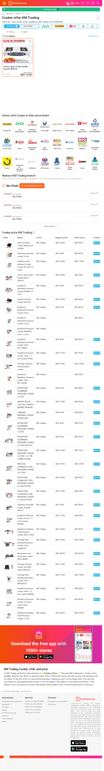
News (4, 721)
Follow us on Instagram (33, 707)
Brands (4, 710)
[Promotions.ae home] (17, 3)
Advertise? (6, 704)
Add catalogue (7, 719)
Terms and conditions (50, 758)
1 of (8, 36)
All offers (9, 14)
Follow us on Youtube (33, 710)
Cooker (17, 14)
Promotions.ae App (9, 713)
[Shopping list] (93, 3)
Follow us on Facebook (33, 704)
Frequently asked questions (12, 701)
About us (5, 716)
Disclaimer (37, 758)
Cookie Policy (75, 758)
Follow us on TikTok (32, 712)
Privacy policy (64, 758)
